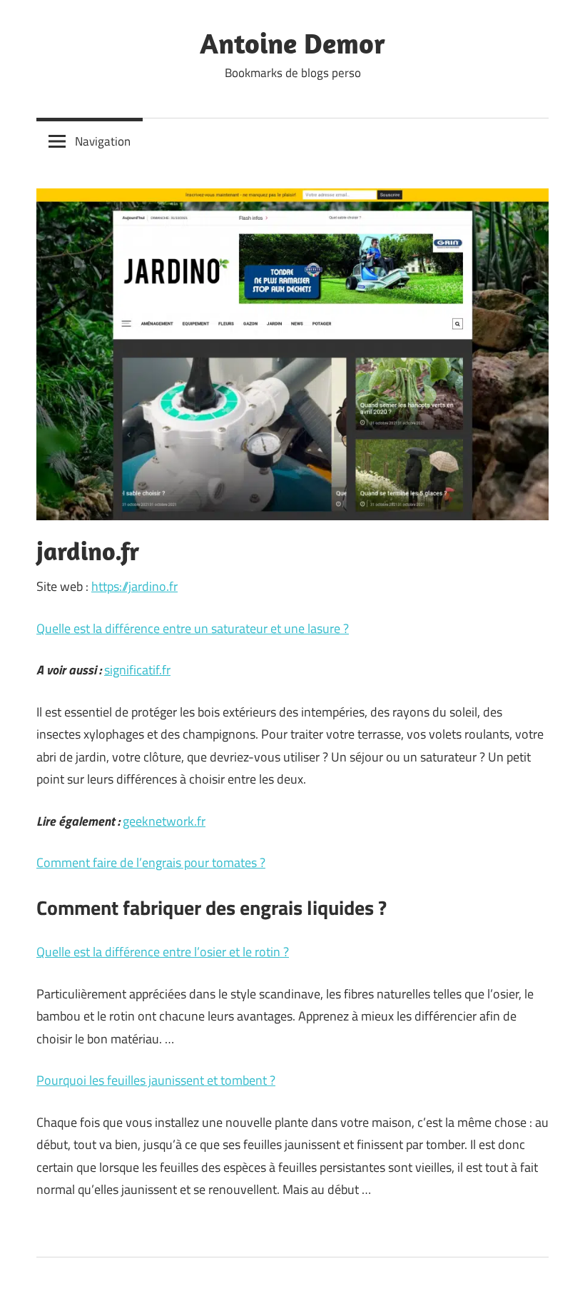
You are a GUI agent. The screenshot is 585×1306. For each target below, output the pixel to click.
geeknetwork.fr (164, 821)
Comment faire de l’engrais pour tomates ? (150, 862)
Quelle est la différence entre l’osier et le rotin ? (162, 951)
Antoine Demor (292, 43)
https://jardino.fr (134, 586)
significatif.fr (137, 669)
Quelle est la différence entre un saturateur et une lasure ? (192, 628)
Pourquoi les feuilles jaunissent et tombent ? (155, 1080)
